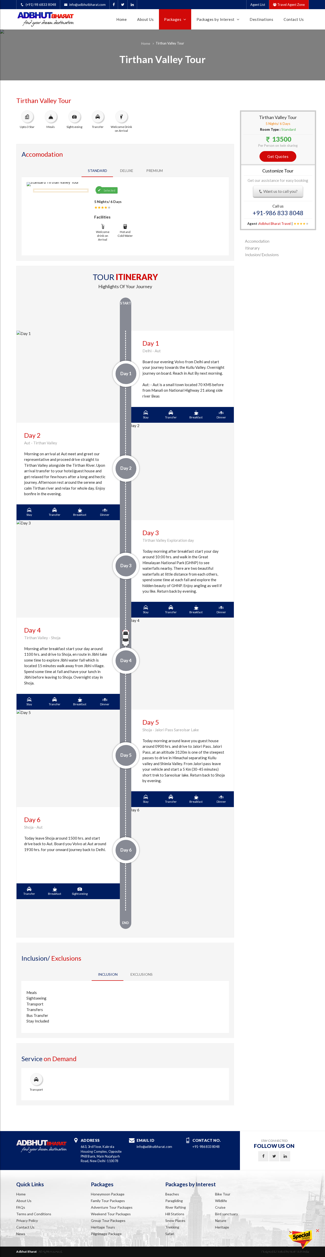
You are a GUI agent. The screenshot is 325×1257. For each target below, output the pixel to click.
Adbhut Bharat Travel (275, 224)
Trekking (172, 1227)
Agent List (257, 5)
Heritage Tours (103, 1227)
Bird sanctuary (226, 1214)
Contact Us (294, 19)
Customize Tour (278, 170)
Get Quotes (277, 156)
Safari (169, 1234)
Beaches (172, 1194)
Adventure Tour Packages (112, 1207)
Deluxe (126, 170)
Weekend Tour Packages (111, 1214)
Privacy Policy (27, 1220)
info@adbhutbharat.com (87, 5)
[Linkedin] (132, 4)
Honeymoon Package (107, 1194)
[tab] (108, 974)
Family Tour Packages (108, 1200)
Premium (154, 170)
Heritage (222, 1227)
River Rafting (175, 1207)
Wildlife (221, 1200)
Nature (220, 1220)
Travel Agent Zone (291, 5)
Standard (97, 170)
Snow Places (175, 1220)
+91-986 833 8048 (278, 213)
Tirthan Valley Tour (170, 43)
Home (121, 19)
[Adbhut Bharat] (50, 18)
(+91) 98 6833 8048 (41, 5)
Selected (109, 190)
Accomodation (257, 241)
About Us (145, 19)
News (20, 1234)
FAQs (20, 1207)
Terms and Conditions (33, 1214)
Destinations (261, 19)
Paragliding (174, 1200)
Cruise (220, 1207)
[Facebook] (114, 4)
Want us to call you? (280, 191)
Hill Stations (174, 1214)
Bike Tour (222, 1194)
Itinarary (252, 248)
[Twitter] (122, 4)
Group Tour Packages (108, 1220)
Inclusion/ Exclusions (262, 254)
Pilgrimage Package (106, 1234)
